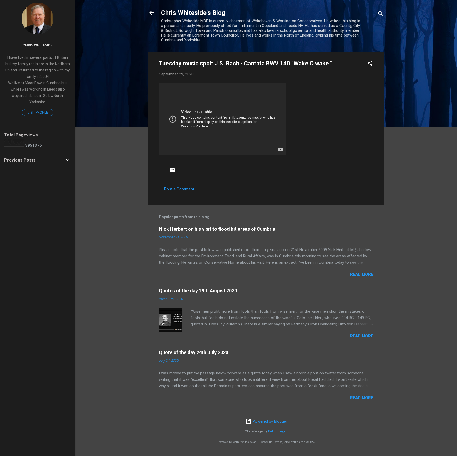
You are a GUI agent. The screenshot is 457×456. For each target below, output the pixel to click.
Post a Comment (179, 189)
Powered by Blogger (269, 421)
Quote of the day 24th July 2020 (193, 352)
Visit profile (38, 112)
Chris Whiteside (37, 45)
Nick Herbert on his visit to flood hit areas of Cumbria (217, 229)
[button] (370, 64)
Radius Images (277, 431)
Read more (361, 274)
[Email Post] (173, 171)
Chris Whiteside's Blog (193, 12)
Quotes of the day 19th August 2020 (198, 290)
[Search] (380, 14)
